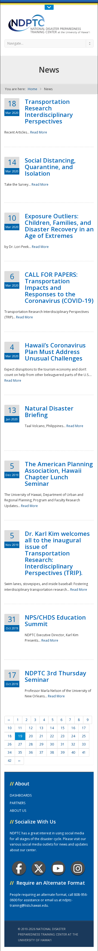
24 (73, 736)
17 (84, 728)
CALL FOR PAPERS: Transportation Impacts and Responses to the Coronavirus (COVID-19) (59, 287)
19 (20, 736)
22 (52, 736)
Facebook (19, 868)
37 (41, 752)
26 (9, 744)
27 (20, 744)
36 (31, 752)
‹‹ (9, 719)
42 (9, 760)
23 (63, 736)
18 (9, 736)
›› (19, 760)
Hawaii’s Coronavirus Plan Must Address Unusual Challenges (55, 351)
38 (52, 752)
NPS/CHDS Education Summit (55, 620)
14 (52, 728)
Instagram (78, 868)
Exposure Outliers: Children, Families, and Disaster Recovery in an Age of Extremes (59, 226)
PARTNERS (17, 803)
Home (32, 89)
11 (20, 728)
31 (63, 744)
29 (41, 744)
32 (73, 744)
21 (41, 736)
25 (84, 736)
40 (73, 752)
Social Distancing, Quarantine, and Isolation (50, 166)
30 (52, 744)
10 (9, 728)
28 (31, 744)
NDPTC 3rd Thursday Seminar (55, 676)
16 (73, 728)
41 (84, 752)
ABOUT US (18, 810)
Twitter (39, 868)
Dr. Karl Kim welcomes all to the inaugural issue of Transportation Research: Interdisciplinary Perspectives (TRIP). (57, 553)
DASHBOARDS (21, 795)
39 (63, 752)
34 (9, 752)
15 (63, 728)
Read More (38, 132)
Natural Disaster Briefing (49, 411)
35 (20, 752)
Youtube (58, 868)
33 (84, 744)
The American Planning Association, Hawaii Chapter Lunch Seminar (59, 473)
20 (31, 736)
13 (41, 728)
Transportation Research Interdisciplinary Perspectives (49, 111)
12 (31, 728)
